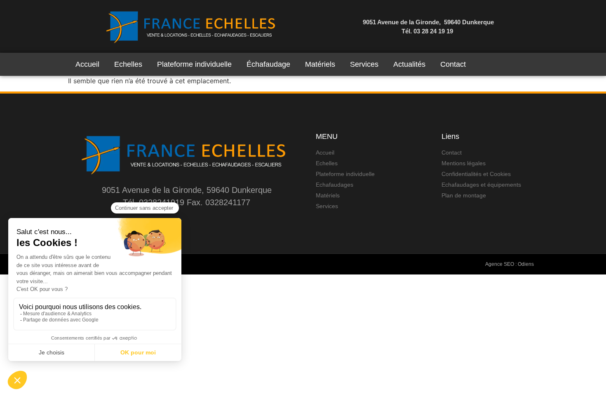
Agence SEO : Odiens (509, 264)
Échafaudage (268, 64)
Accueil (87, 64)
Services (364, 64)
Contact (453, 64)
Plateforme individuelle (194, 64)
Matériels (320, 64)
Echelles (128, 64)
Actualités (409, 64)
